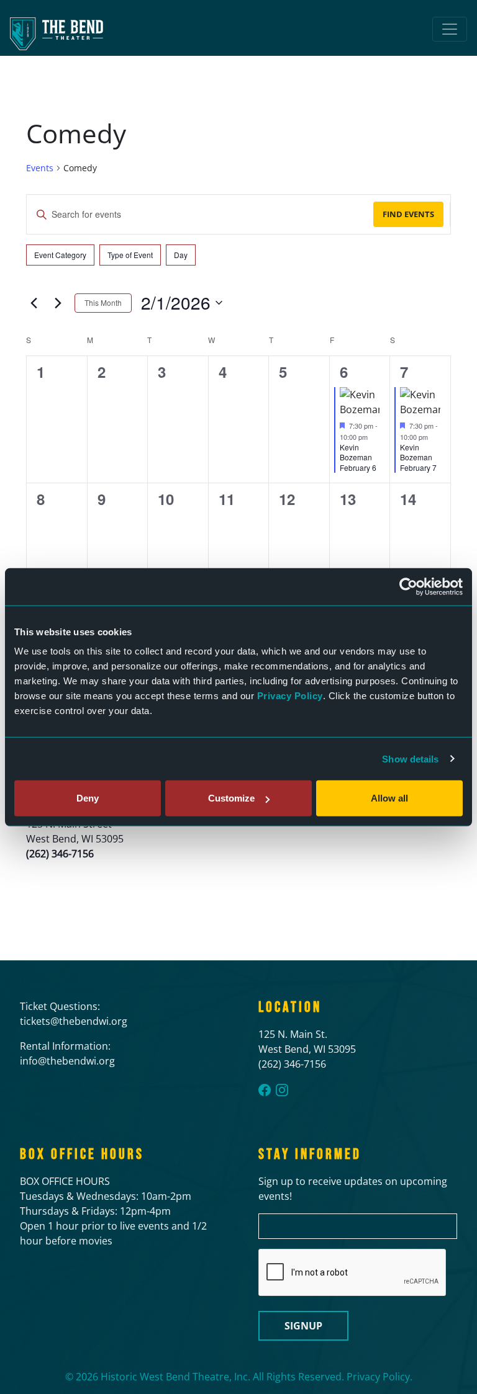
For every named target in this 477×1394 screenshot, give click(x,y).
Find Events (408, 214)
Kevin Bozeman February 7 (418, 457)
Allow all (389, 798)
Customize (231, 798)
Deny (87, 798)
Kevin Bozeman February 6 (358, 457)
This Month (103, 302)
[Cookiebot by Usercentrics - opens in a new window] (408, 586)
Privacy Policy (290, 695)
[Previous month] (33, 302)
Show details (410, 758)
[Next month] (57, 302)
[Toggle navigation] (449, 29)
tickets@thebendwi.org (73, 1021)
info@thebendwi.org (67, 1061)
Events (39, 168)
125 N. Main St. (292, 1034)
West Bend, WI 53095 (307, 1049)
